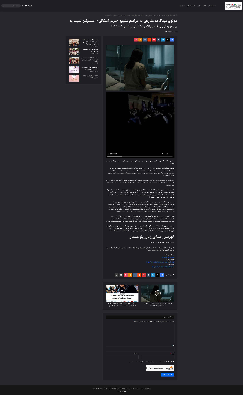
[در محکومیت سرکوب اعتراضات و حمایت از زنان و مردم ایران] (74, 69)
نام (173, 345)
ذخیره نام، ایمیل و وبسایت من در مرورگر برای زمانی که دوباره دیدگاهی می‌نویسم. (150, 361)
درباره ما (182, 6)
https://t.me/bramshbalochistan (163, 267)
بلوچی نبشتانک (191, 6)
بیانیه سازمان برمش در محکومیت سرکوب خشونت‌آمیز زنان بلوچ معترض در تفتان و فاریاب (89, 42)
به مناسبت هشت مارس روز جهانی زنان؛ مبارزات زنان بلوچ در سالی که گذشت (89, 60)
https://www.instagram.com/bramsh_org (160, 262)
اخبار (204, 6)
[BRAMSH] (233, 6)
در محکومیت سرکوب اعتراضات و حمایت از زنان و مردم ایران (89, 68)
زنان (199, 6)
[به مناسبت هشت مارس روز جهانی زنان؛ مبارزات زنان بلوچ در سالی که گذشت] (74, 60)
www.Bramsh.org (168, 257)
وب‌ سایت (136, 353)
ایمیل (172, 353)
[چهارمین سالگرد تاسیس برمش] (74, 78)
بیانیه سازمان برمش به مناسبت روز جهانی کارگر (90, 50)
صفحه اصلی (211, 6)
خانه (174, 15)
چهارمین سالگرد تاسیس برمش (90, 76)
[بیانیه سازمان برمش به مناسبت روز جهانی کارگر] (74, 51)
